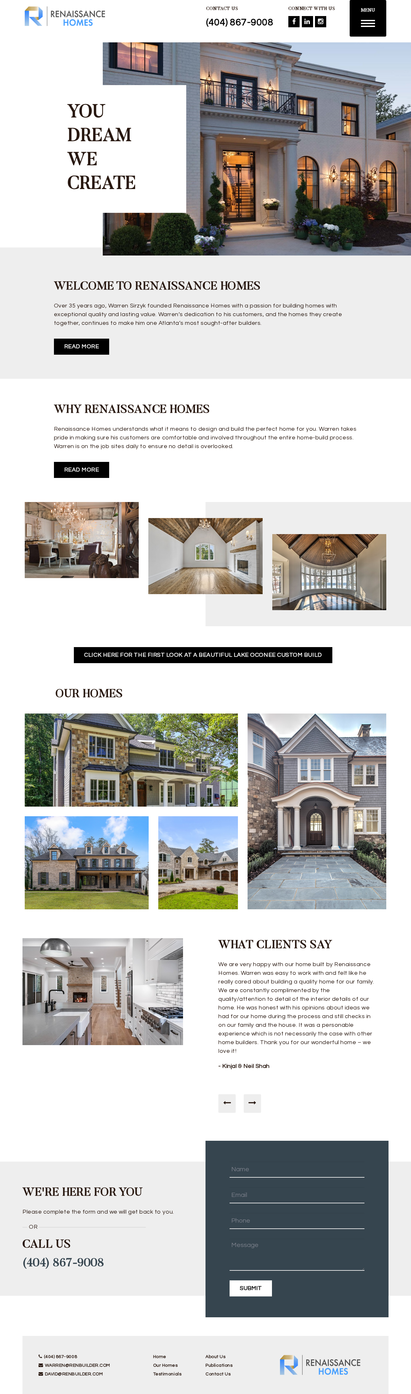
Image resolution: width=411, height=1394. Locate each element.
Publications (219, 1365)
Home (159, 1357)
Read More (81, 346)
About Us (215, 1357)
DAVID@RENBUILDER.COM (74, 1374)
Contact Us (218, 1374)
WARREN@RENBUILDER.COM (77, 1365)
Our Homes (165, 1365)
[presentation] (227, 1103)
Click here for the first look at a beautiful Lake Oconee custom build (203, 655)
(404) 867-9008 (240, 22)
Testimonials (167, 1374)
